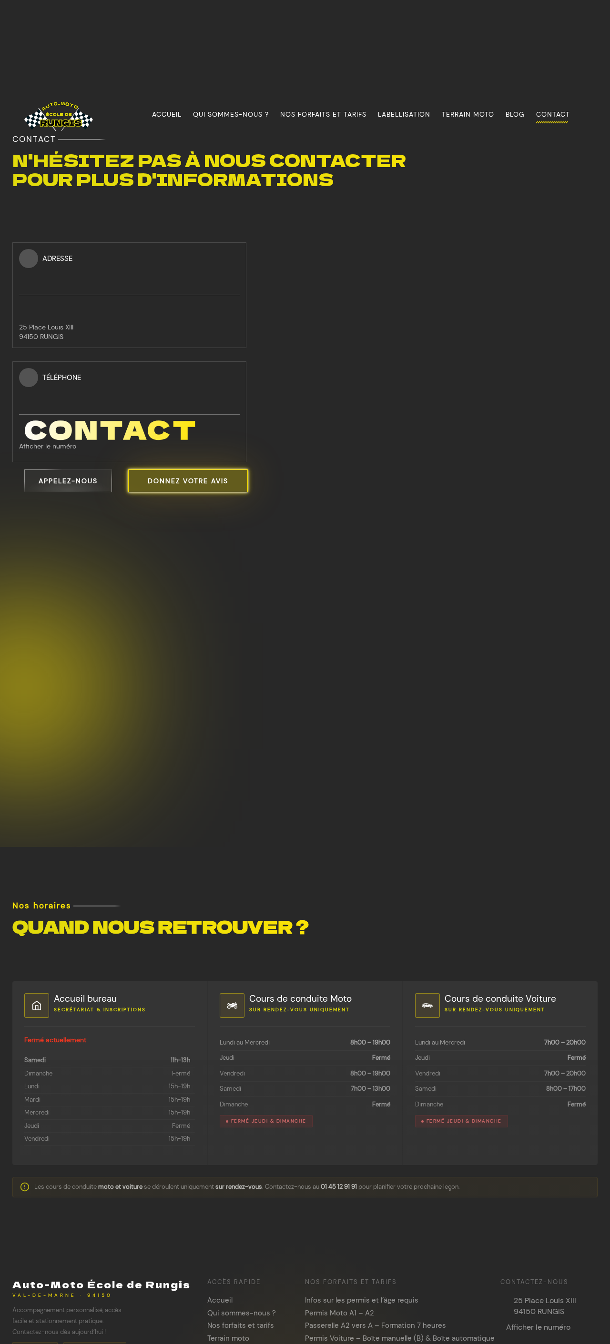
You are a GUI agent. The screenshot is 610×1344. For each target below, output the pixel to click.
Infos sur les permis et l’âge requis (361, 1300)
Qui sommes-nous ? (231, 114)
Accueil (167, 114)
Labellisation (404, 114)
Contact (553, 114)
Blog (515, 114)
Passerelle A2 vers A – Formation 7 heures (375, 1325)
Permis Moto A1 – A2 (339, 1313)
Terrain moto (468, 114)
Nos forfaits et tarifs (323, 114)
